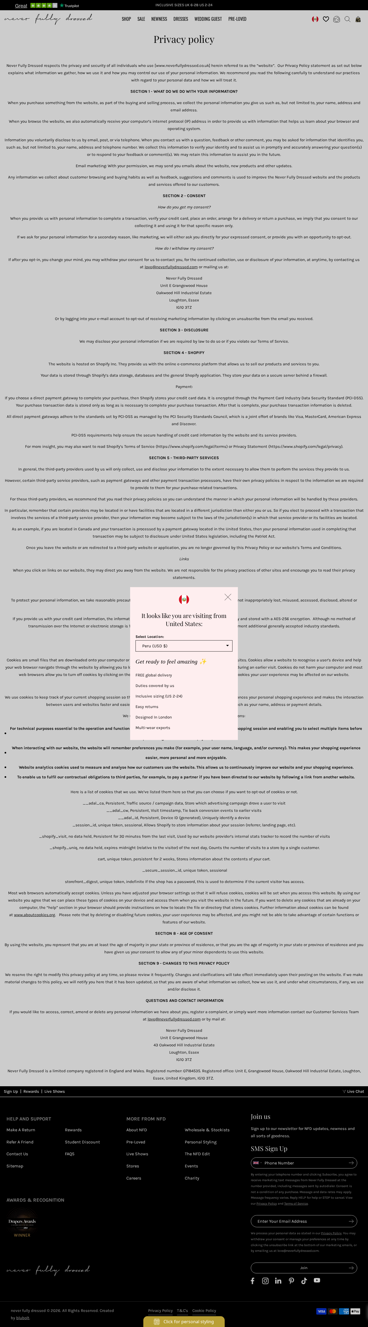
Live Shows (54, 1091)
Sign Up (11, 1091)
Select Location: (150, 636)
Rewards (31, 1091)
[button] (227, 597)
